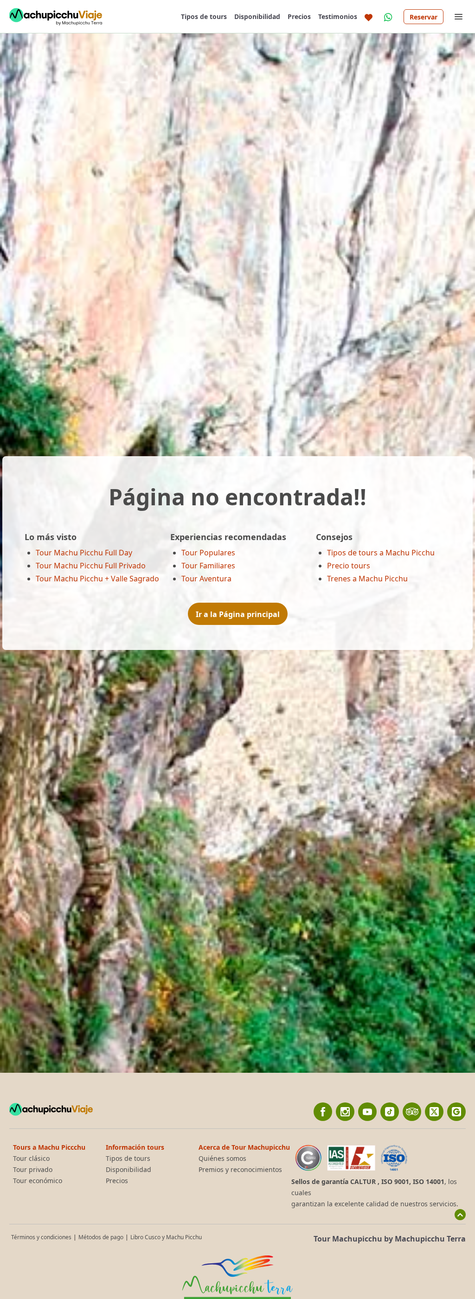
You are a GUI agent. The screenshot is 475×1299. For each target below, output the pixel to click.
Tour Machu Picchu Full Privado (91, 565)
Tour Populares (208, 553)
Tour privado (32, 1169)
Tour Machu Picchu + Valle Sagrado (97, 578)
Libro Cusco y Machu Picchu (166, 1237)
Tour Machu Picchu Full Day (84, 553)
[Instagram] (345, 1111)
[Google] (456, 1111)
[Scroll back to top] (460, 1214)
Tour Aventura (206, 578)
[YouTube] (367, 1111)
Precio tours (348, 565)
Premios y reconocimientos (240, 1169)
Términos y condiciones (41, 1237)
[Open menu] (458, 16)
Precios (299, 16)
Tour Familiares (208, 565)
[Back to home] (55, 16)
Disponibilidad (257, 16)
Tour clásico (31, 1158)
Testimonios (337, 16)
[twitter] (434, 1111)
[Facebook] (323, 1111)
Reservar (423, 17)
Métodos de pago (100, 1237)
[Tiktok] (389, 1111)
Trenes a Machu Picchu (367, 578)
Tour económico (37, 1180)
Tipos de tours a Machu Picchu (381, 553)
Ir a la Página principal (238, 614)
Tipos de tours (204, 16)
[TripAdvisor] (412, 1111)
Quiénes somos (222, 1158)
